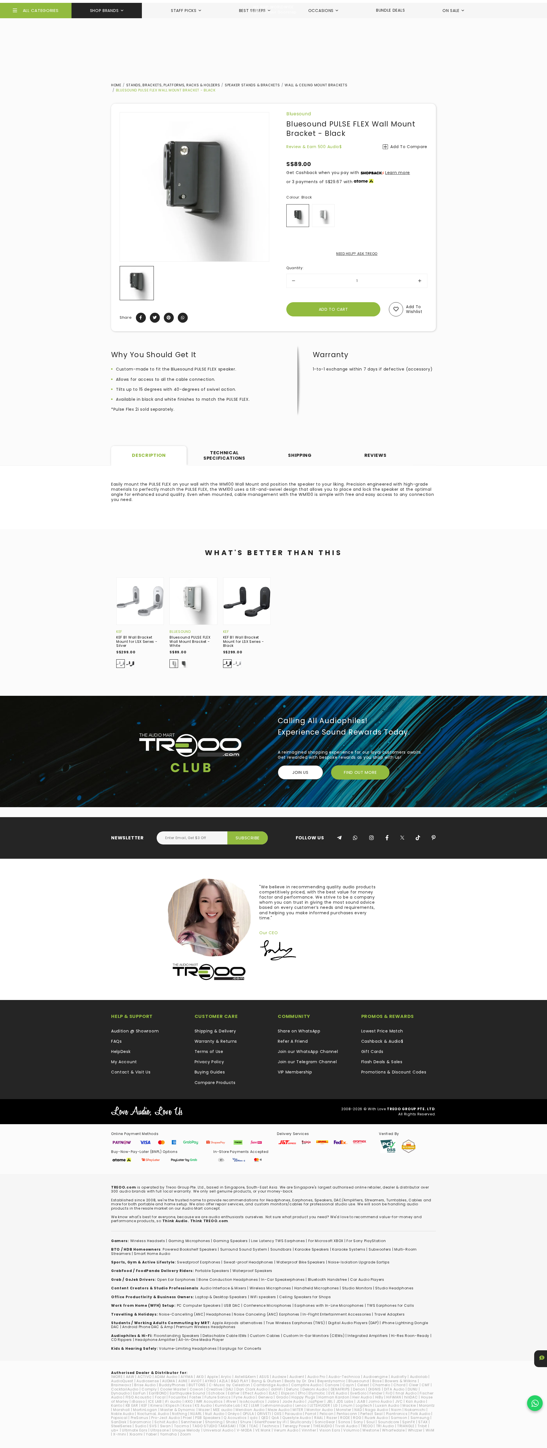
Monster (343, 1409)
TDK (242, 1426)
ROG (357, 1417)
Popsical (119, 1417)
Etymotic (317, 1393)
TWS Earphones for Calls (390, 1305)
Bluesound (298, 114)
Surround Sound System (243, 1249)
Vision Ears (329, 1430)
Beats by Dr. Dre (299, 1381)
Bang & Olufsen (266, 1381)
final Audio (406, 1393)
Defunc (292, 1389)
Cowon (196, 1389)
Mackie (409, 1405)
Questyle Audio (296, 1417)
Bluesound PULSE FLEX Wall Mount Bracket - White (190, 641)
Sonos (344, 1422)
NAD (358, 1409)
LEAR (255, 1405)
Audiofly (399, 1376)
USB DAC (232, 1305)
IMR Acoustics (209, 1401)
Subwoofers (380, 1249)
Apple (212, 1376)
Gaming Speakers (230, 1240)
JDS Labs (345, 1401)
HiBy (379, 1397)
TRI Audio (385, 1426)
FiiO (389, 1393)
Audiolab (419, 1376)
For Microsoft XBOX (326, 1240)
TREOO (367, 1426)
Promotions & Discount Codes (393, 1072)
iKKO (189, 1401)
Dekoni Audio (315, 1389)
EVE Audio (337, 1393)
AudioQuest (122, 1381)
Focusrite (177, 1397)
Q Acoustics (235, 1417)
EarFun (139, 1393)
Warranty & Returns (216, 1041)
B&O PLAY (239, 1381)
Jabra (273, 1401)
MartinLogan (145, 1409)
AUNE (183, 1381)
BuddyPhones (172, 1384)
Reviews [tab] (375, 455)
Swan (165, 1426)
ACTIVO (145, 1376)
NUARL (196, 1413)
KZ (246, 1405)
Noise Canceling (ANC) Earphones (266, 1314)
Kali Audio (415, 1401)
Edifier (234, 1393)
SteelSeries (121, 1426)
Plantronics (397, 1413)
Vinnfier (309, 1430)
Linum (347, 1405)
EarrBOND (158, 1393)
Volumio (351, 1430)
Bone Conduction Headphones (228, 1279)
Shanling (214, 1422)
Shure (245, 1422)
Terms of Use (209, 1051)
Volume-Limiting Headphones (188, 1348)
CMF (426, 1384)
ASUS (264, 1376)
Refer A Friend (293, 1041)
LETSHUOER (320, 1405)
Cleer (414, 1384)
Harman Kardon (334, 1397)
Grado (282, 1397)
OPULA (248, 1413)
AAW (130, 1376)
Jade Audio (293, 1401)
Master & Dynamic (177, 1409)
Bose (377, 1381)
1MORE (117, 1376)
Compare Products (215, 1082)
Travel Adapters (389, 1314)
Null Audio (214, 1413)
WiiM (430, 1430)
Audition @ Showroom (135, 1031)
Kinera (156, 1405)
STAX (423, 1422)
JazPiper (316, 1401)
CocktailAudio (124, 1389)
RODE (345, 1417)
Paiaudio (293, 1413)
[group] (137, 283)
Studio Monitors (357, 1288)
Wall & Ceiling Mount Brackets (316, 85)
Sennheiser (191, 1422)
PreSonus (139, 1417)
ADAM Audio (166, 1376)
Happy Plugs (303, 1397)
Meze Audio (278, 1409)
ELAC (273, 1393)
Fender (376, 1393)
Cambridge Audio (270, 1384)
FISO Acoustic (139, 1397)
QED (264, 1417)
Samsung (420, 1417)
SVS (153, 1426)
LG (335, 1405)
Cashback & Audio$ (382, 1041)
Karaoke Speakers (312, 1249)
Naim (396, 1409)
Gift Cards (372, 1051)
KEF (119, 631)
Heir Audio (362, 1397)
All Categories (41, 10)
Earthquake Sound (187, 1393)
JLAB (361, 1401)
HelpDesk (121, 1051)
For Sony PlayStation (366, 1240)
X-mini (119, 1434)
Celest (363, 1384)
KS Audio (203, 1405)
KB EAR (132, 1405)
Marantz (427, 1405)
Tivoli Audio (346, 1426)
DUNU (413, 1389)
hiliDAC (411, 1397)
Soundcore (388, 1422)
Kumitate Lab (227, 1405)
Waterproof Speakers (252, 1270)
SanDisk (118, 1422)
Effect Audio (254, 1393)
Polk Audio (420, 1413)
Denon (359, 1389)
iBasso (138, 1401)
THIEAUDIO (322, 1426)
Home (116, 85)
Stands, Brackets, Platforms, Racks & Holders (173, 85)
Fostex (195, 1397)
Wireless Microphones (270, 1288)
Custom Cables (265, 1335)
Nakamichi (415, 1409)
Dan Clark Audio (252, 1389)
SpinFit (408, 1422)
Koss (187, 1405)
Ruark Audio (376, 1417)
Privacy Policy (209, 1061)
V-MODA (244, 1430)
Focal (160, 1397)
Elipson (288, 1393)
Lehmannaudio (277, 1405)
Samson (399, 1417)
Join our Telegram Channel (307, 1061)
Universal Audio (218, 1430)
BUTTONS (197, 1384)
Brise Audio (145, 1384)
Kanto (117, 1405)
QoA (275, 1417)
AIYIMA (187, 1376)
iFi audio (173, 1401)
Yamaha (168, 1434)
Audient (296, 1376)
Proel (187, 1417)
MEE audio (222, 1409)
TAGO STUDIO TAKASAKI (214, 1426)
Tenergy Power (296, 1426)
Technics (270, 1426)
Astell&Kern (245, 1376)
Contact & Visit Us (131, 1072)
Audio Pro (316, 1376)
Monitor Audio (320, 1409)
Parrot (310, 1413)
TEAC (254, 1426)
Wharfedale (393, 1430)
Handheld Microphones (316, 1288)
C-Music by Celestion (229, 1384)
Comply (149, 1389)
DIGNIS (374, 1389)
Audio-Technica (344, 1376)
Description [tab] (149, 455)
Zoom (185, 1434)
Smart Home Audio (152, 1253)
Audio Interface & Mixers (223, 1288)
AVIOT (196, 1381)
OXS (277, 1413)
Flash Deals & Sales (382, 1061)
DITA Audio (394, 1389)
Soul (370, 1422)
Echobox (217, 1393)
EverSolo (358, 1393)
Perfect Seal (371, 1413)
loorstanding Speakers (177, 1335)
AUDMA (168, 1381)
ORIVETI (264, 1413)
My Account (124, 1061)
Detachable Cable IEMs (225, 1335)
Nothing (179, 1413)
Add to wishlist (414, 309)
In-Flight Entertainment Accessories (337, 1314)
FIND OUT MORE (360, 772)
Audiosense (147, 1381)
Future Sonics (217, 1397)
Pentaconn (347, 1413)
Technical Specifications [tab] (224, 455)
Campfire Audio (306, 1384)
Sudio (140, 1426)
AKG (200, 1376)
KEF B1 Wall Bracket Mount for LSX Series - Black (243, 641)
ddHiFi (277, 1389)
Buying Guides (210, 1072)
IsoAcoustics (252, 1401)
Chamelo (381, 1384)
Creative (214, 1389)
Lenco (301, 1405)
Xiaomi (136, 1434)
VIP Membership (295, 1072)
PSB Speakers (208, 1417)
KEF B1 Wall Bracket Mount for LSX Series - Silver (136, 641)
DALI (229, 1389)
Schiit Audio (165, 1422)
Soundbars (281, 1249)
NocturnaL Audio (153, 1413)
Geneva (265, 1397)
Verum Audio (286, 1430)
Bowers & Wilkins (401, 1381)
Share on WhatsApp (299, 1031)
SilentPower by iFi (270, 1422)
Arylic (226, 1376)
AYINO (210, 1381)
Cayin (348, 1384)
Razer (331, 1417)
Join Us (300, 772)
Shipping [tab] (300, 455)
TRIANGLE (406, 1426)
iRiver (231, 1401)
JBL (330, 1401)
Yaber (151, 1434)
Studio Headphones (394, 1288)
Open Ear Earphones (176, 1279)
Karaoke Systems (349, 1249)
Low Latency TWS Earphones (278, 1240)
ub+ (115, 1430)
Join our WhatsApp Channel (308, 1051)
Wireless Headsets (147, 1240)
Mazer (204, 1409)
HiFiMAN (393, 1397)
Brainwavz (121, 1384)
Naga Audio (376, 1409)
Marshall (121, 1409)
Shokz (231, 1422)
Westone (370, 1430)
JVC (399, 1401)
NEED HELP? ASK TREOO (356, 253)
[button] (124, 283)
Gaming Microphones (189, 1240)
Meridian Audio (250, 1409)
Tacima (181, 1426)
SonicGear (325, 1422)
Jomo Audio (380, 1401)
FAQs (116, 1041)
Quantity (295, 267)
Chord (399, 1384)
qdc (254, 1417)
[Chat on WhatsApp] (535, 1403)
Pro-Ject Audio (165, 1417)
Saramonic (140, 1422)
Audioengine (375, 1376)
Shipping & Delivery (215, 1031)
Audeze (279, 1376)
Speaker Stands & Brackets (252, 85)
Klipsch (172, 1405)
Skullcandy (301, 1422)
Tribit (422, 1426)
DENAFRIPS (340, 1389)
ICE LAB (155, 1401)
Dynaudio (120, 1393)
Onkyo (234, 1413)
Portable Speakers (212, 1270)
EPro (302, 1393)
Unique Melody (186, 1430)
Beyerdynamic (331, 1381)
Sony (358, 1422)
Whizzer (415, 1430)
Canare (332, 1384)
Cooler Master (173, 1389)
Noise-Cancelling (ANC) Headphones (195, 1314)
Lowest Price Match (382, 1031)
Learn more (397, 172)
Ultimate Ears (134, 1430)
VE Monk (263, 1430)
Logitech (364, 1405)
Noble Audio (122, 1413)
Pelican (327, 1413)
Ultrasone (159, 1430)
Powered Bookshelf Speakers (190, 1249)
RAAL (318, 1417)
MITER (298, 1409)
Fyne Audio (244, 1397)
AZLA (223, 1381)
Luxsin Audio (387, 1405)
